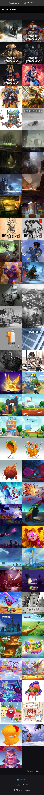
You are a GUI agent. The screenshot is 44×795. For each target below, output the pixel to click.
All (7, 16)
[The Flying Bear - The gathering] (11, 505)
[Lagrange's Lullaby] (33, 65)
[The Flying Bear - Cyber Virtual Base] (33, 307)
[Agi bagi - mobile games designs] (33, 637)
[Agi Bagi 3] (11, 659)
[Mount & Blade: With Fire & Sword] (33, 87)
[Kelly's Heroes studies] (33, 351)
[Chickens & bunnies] (11, 725)
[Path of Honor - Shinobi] (33, 43)
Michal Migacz (10, 9)
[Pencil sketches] (11, 285)
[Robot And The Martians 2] (33, 571)
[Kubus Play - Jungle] (11, 395)
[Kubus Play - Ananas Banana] (33, 439)
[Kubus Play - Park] (33, 417)
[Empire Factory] (11, 175)
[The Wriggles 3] (11, 615)
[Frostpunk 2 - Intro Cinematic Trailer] (33, 109)
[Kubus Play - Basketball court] (33, 395)
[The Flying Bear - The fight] (33, 483)
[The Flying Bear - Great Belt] (33, 549)
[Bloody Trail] (33, 263)
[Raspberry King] (11, 703)
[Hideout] (11, 153)
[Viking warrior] (11, 351)
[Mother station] (33, 241)
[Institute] (11, 131)
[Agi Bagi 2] (33, 659)
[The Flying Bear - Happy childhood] (33, 527)
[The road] (33, 131)
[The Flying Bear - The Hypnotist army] (11, 527)
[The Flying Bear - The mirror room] (11, 483)
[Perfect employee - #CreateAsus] (11, 241)
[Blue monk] (11, 263)
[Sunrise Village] (33, 373)
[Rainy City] (33, 153)
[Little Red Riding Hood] (33, 725)
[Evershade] (11, 21)
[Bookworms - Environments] (33, 197)
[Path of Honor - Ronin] (11, 43)
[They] (11, 197)
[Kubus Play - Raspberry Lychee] (11, 461)
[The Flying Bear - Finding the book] (33, 505)
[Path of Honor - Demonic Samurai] (11, 65)
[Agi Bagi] (11, 681)
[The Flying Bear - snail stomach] (11, 571)
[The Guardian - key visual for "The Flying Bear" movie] (11, 373)
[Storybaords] (33, 329)
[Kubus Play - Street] (11, 417)
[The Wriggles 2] (33, 615)
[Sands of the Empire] (11, 87)
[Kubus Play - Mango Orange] (11, 439)
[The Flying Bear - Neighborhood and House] (33, 285)
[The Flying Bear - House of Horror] (11, 307)
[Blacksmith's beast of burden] (11, 109)
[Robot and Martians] (11, 329)
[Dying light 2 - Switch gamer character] (33, 219)
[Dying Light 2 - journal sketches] (11, 219)
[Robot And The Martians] (11, 593)
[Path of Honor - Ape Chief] (33, 21)
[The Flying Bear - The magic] (33, 461)
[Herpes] (33, 681)
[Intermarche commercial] (33, 703)
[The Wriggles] (11, 637)
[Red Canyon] (33, 175)
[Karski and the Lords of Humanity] (33, 593)
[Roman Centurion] (11, 747)
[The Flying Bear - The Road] (11, 549)
